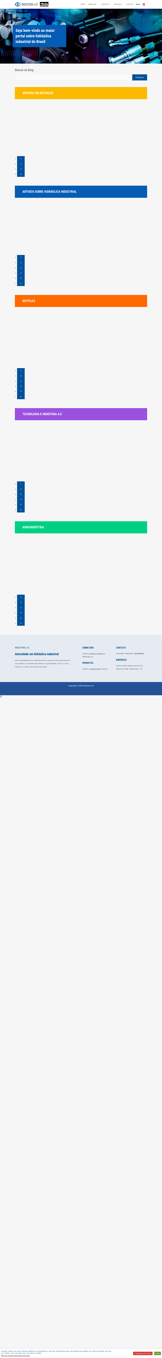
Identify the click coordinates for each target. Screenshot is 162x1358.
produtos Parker (95, 669)
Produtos (105, 4)
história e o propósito (96, 653)
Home (83, 4)
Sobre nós (92, 4)
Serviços (117, 4)
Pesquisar (140, 77)
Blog (138, 4)
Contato (129, 4)
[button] (97, 4)
